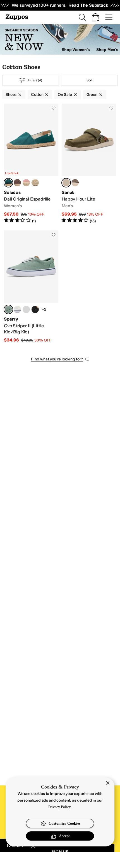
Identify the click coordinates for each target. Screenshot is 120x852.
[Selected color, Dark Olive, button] (66, 182)
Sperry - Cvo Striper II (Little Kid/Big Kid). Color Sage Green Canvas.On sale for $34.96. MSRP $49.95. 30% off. (31, 286)
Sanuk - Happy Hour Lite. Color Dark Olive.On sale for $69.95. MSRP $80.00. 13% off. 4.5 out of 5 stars (89, 164)
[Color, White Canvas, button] (17, 309)
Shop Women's (76, 49)
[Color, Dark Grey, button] (26, 309)
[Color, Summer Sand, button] (35, 182)
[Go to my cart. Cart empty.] (95, 17)
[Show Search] (82, 17)
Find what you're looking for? (57, 359)
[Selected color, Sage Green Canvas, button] (8, 309)
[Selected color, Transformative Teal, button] (8, 182)
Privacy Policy (60, 807)
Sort (90, 80)
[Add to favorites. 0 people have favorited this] (53, 108)
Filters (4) (35, 80)
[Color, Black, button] (35, 309)
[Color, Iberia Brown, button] (17, 182)
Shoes (11, 94)
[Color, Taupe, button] (75, 182)
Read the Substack (88, 5)
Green (92, 94)
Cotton (37, 94)
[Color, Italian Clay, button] (26, 182)
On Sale (65, 94)
